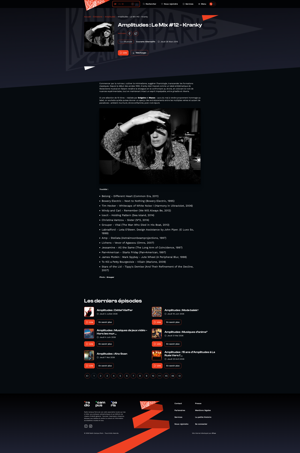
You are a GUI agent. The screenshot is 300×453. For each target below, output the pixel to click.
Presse (198, 403)
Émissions (97, 17)
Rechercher (151, 4)
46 (172, 376)
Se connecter (201, 424)
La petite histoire (203, 417)
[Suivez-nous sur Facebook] (86, 426)
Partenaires (179, 410)
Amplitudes (110, 17)
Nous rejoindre (171, 4)
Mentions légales (203, 410)
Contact (178, 403)
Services (189, 4)
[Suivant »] (179, 375)
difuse (214, 433)
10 (153, 376)
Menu (203, 4)
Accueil (87, 17)
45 (166, 376)
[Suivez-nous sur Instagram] (91, 426)
